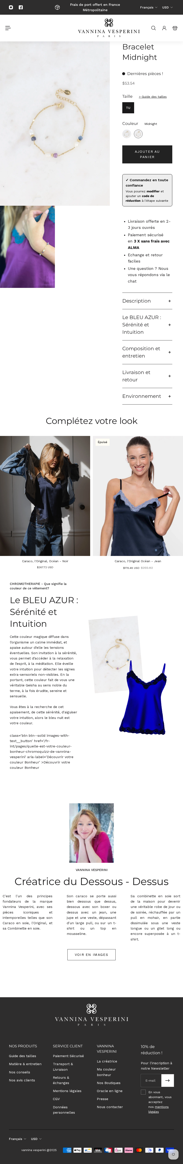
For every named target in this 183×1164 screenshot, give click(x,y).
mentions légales (119, 621)
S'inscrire (91, 606)
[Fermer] (144, 536)
